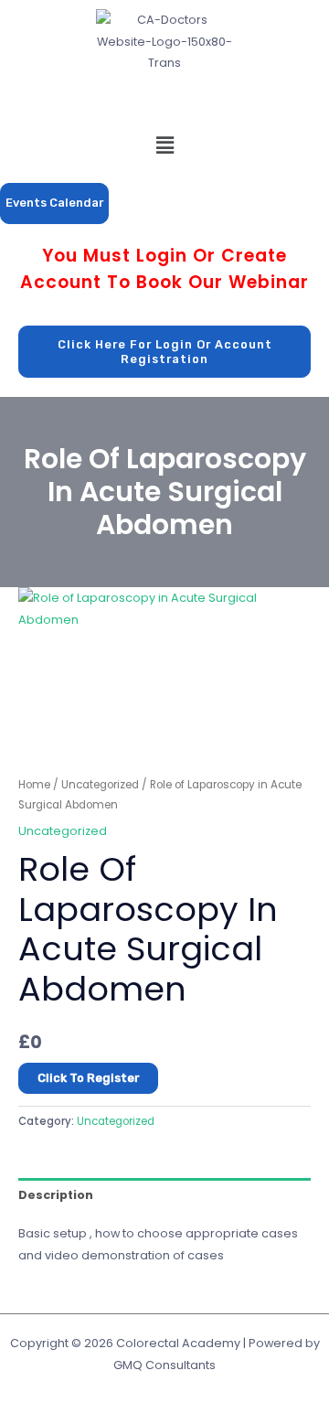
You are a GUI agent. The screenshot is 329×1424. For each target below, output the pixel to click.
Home (34, 784)
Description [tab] (55, 1195)
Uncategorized (100, 784)
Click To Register (88, 1078)
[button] (164, 145)
